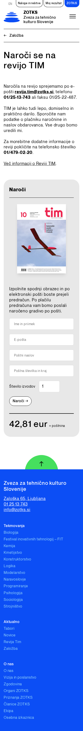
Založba (13, 36)
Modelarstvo (14, 573)
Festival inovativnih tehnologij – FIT (33, 539)
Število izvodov (22, 387)
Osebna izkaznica (19, 718)
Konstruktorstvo (17, 559)
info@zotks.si (17, 510)
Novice (10, 635)
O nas (9, 671)
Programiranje (16, 586)
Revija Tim (12, 642)
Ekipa (8, 711)
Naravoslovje (15, 579)
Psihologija (13, 593)
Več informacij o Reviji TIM (30, 164)
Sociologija (13, 600)
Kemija (9, 546)
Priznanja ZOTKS (18, 698)
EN (10, 4)
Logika (9, 566)
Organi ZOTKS (16, 691)
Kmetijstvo (13, 553)
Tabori (9, 629)
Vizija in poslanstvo (20, 678)
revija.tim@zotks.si (34, 92)
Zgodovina (13, 684)
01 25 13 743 (16, 504)
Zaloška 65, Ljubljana (25, 499)
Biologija (11, 533)
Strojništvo (13, 606)
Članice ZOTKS (17, 704)
